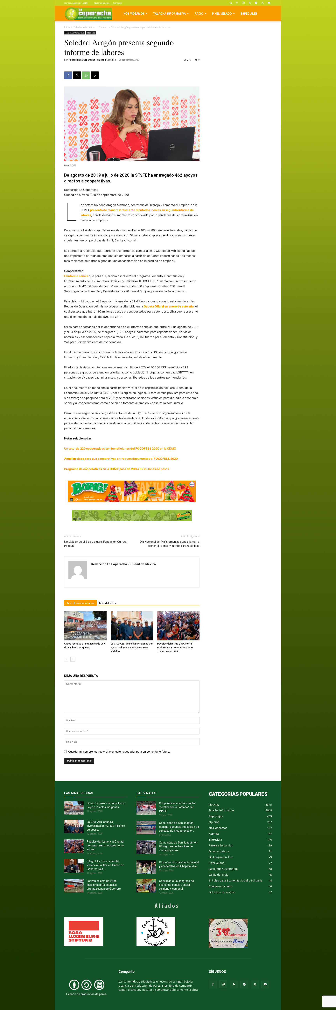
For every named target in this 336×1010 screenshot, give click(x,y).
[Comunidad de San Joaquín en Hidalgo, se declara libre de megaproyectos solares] (146, 847)
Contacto (117, 2)
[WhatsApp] (86, 75)
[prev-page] (66, 659)
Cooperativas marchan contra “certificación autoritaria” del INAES (177, 807)
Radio (198, 13)
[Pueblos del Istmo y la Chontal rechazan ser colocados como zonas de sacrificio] (178, 625)
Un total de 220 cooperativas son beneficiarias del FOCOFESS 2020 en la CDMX (120, 448)
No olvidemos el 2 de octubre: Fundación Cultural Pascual (95, 544)
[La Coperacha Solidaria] (132, 515)
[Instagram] (243, 2)
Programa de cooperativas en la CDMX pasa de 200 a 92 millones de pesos (116, 469)
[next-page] (72, 659)
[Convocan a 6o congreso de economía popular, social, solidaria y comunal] (146, 885)
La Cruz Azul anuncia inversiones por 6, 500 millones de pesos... (106, 825)
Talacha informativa (169, 13)
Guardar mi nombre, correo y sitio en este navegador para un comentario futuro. (119, 751)
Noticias (103, 27)
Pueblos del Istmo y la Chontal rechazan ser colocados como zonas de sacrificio (175, 647)
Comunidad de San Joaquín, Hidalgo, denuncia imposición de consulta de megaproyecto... (179, 826)
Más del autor (107, 603)
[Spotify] (256, 2)
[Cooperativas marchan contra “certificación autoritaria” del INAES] (146, 808)
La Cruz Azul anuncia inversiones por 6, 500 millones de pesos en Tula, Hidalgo (132, 647)
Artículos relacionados (80, 603)
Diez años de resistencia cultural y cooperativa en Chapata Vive (179, 864)
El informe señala (76, 276)
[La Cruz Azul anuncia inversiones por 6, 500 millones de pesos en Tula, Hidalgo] (132, 625)
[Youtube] (269, 2)
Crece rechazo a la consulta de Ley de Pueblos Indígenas (106, 805)
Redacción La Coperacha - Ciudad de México (92, 59)
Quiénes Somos (101, 2)
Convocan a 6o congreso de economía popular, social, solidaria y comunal (176, 884)
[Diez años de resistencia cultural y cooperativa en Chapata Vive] (146, 867)
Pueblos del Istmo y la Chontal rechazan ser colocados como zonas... (105, 845)
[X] (262, 2)
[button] (231, 2)
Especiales (249, 13)
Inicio (67, 27)
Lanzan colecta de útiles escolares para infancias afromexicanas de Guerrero (104, 884)
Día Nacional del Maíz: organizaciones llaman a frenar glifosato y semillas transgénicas (170, 544)
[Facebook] (237, 2)
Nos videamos (133, 13)
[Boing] (132, 491)
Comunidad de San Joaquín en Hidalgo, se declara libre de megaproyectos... (178, 846)
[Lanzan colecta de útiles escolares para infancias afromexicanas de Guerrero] (74, 885)
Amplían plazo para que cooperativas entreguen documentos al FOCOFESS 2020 (121, 459)
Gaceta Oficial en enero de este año (169, 306)
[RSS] (250, 2)
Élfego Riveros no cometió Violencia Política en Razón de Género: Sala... (105, 865)
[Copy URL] (95, 75)
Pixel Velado (222, 13)
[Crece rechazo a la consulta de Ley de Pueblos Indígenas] (85, 625)
